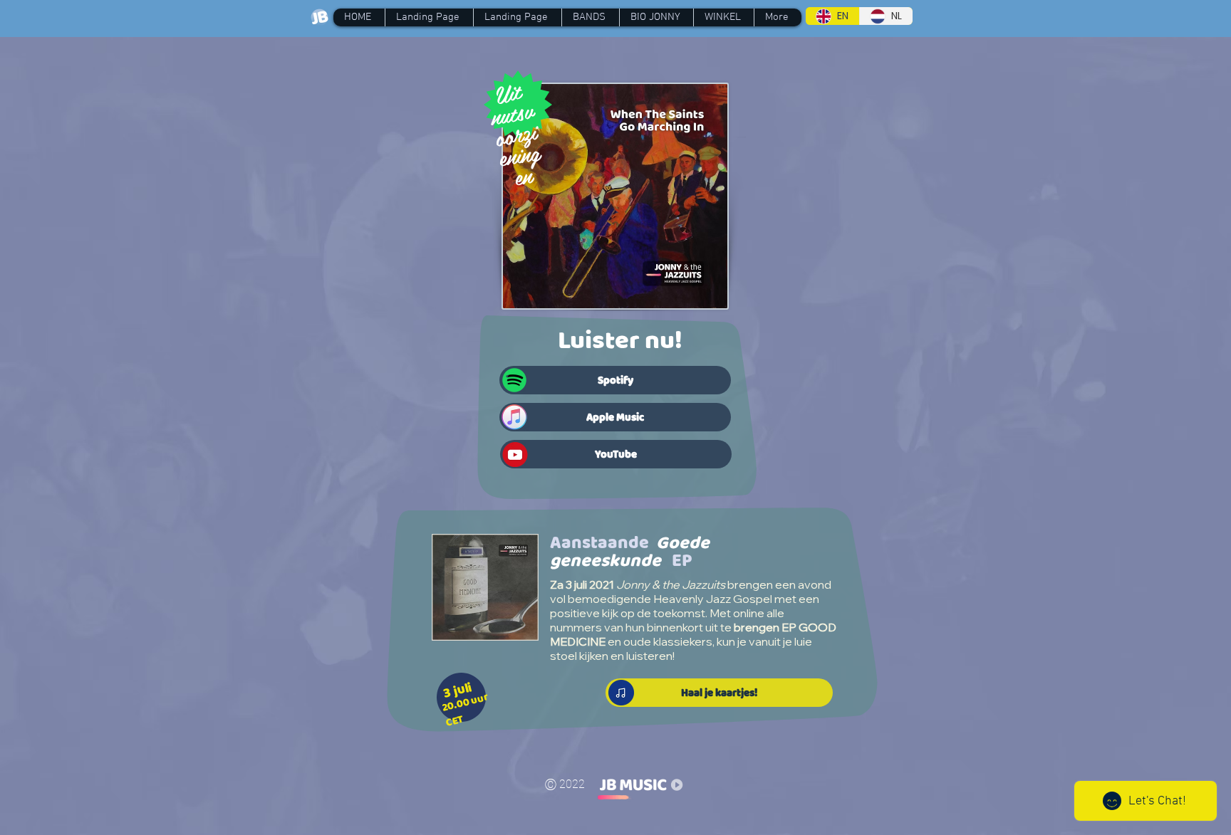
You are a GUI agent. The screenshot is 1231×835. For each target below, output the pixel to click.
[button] (590, 17)
